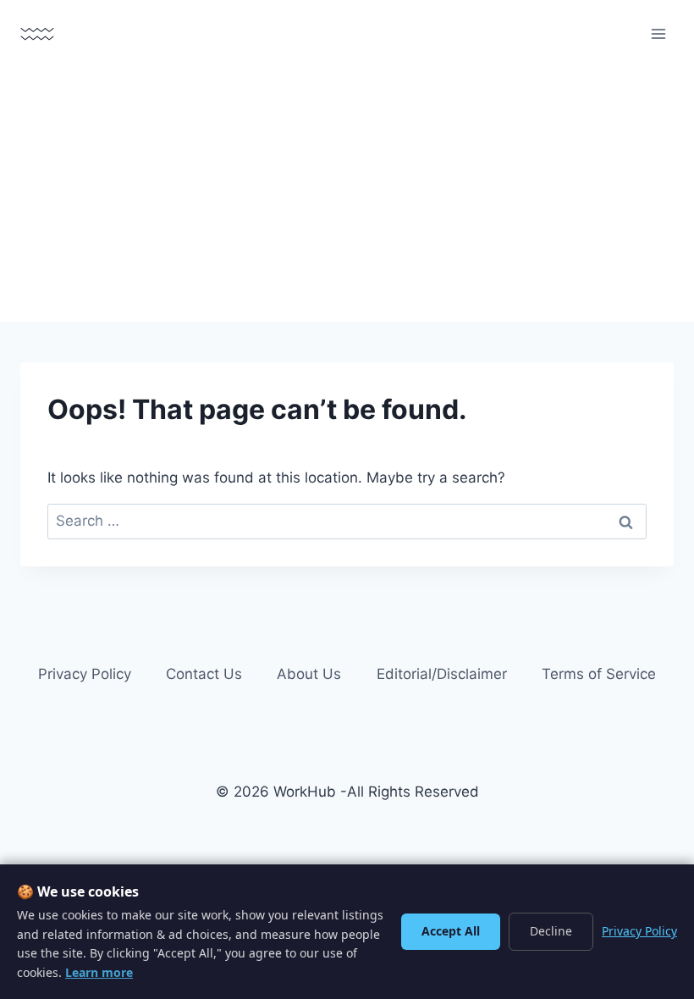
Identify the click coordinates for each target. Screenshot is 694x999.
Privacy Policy (84, 673)
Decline (551, 931)
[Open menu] (658, 33)
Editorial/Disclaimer (442, 673)
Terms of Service (599, 673)
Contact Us (204, 673)
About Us (309, 673)
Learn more (99, 972)
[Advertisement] (347, 194)
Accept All (450, 931)
